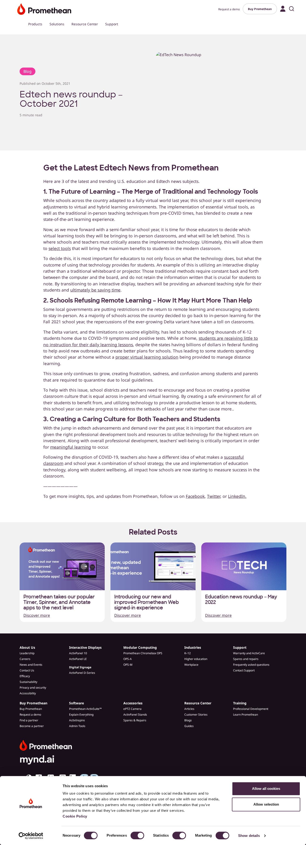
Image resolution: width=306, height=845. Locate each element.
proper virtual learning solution (146, 357)
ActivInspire (77, 720)
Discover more (36, 615)
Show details (249, 836)
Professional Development (250, 709)
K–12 (187, 653)
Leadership (27, 653)
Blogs (188, 720)
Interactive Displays (85, 647)
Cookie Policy (75, 816)
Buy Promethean (260, 9)
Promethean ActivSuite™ (85, 709)
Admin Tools (77, 726)
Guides (189, 726)
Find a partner (29, 720)
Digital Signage (80, 667)
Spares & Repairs (134, 720)
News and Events (31, 665)
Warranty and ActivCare (249, 653)
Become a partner (32, 726)
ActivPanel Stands (135, 714)
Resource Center (84, 24)
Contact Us (27, 670)
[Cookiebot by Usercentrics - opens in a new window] (31, 835)
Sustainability (28, 682)
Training (239, 703)
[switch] (137, 835)
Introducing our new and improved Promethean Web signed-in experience (146, 602)
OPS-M (127, 665)
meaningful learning (70, 447)
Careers (25, 659)
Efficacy (25, 676)
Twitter (213, 496)
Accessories (132, 703)
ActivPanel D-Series (82, 673)
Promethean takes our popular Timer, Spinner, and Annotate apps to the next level (59, 602)
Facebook (195, 496)
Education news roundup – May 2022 (241, 599)
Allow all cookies (266, 789)
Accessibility (28, 693)
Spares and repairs (245, 659)
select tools (60, 248)
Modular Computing (140, 647)
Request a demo (229, 9)
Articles (189, 709)
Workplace (191, 665)
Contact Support (244, 670)
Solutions (56, 24)
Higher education (195, 659)
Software (76, 703)
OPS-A (127, 659)
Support (111, 24)
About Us (27, 647)
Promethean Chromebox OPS (142, 653)
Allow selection (266, 804)
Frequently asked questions (251, 665)
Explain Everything (81, 714)
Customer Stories (196, 714)
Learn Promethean (245, 714)
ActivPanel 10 (78, 653)
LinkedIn (236, 496)
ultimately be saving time (95, 290)
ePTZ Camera (132, 709)
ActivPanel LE (78, 659)
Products (35, 24)
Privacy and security (33, 688)
